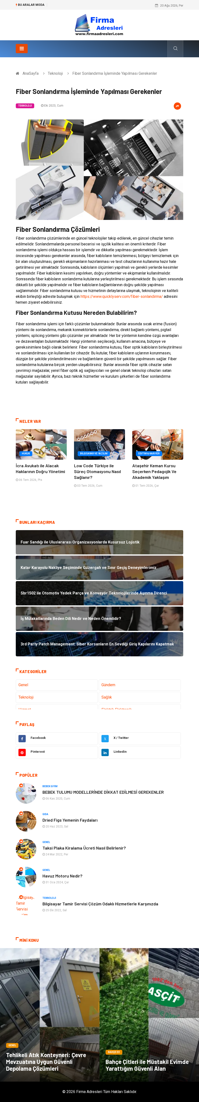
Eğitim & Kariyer (149, 453)
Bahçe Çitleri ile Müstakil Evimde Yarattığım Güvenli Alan (147, 1065)
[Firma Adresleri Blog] (99, 24)
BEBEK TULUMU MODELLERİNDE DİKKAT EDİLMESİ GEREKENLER (103, 792)
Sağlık (106, 697)
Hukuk (26, 453)
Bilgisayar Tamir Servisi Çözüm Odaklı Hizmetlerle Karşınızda (100, 903)
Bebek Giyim (50, 786)
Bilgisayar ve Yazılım (94, 453)
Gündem (108, 685)
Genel (23, 685)
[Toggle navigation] (22, 48)
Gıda (45, 814)
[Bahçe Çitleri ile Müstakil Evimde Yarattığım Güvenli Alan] (149, 1015)
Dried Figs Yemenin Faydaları (70, 820)
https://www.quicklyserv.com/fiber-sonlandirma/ (122, 296)
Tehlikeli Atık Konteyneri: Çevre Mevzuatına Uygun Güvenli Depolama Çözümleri (46, 1061)
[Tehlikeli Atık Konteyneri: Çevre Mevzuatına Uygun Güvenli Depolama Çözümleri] (50, 1015)
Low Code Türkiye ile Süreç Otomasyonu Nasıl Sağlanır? (97, 471)
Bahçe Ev (114, 1052)
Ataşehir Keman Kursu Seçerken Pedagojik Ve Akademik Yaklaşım (154, 471)
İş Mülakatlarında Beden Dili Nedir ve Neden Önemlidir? (89, 5)
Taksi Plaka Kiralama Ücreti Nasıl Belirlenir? (84, 848)
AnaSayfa (31, 73)
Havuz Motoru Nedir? (62, 875)
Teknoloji (55, 73)
